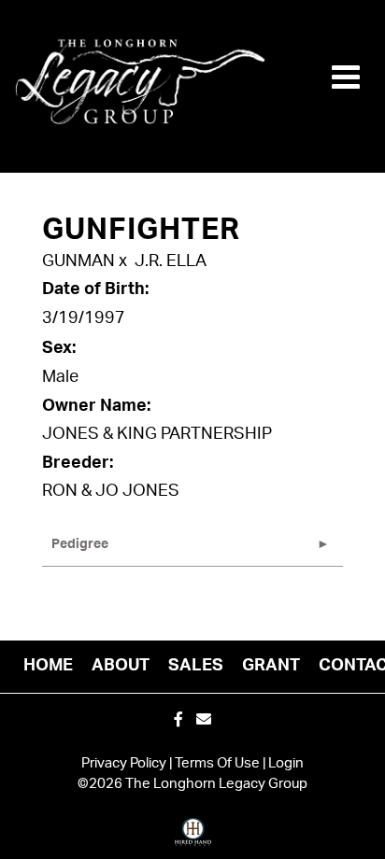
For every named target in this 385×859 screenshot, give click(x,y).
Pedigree (79, 544)
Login (286, 763)
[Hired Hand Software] (193, 838)
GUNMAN (78, 261)
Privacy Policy (123, 763)
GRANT (271, 665)
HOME (48, 665)
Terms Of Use (217, 763)
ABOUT (121, 665)
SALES (195, 665)
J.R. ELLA (171, 261)
